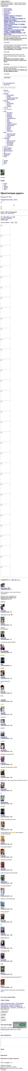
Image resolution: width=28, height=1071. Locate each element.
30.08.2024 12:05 (5, 909)
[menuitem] (14, 83)
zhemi (2, 828)
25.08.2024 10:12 (5, 777)
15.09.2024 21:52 (5, 922)
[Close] (1, 1032)
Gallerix (7, 1062)
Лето (6, 219)
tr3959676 (3, 700)
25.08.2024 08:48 (5, 764)
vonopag (3, 677)
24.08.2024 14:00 (5, 693)
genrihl (2, 842)
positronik (3, 638)
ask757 (2, 907)
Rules (7, 1068)
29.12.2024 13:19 (5, 974)
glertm (2, 986)
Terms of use (12, 1068)
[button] (8, 8)
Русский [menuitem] (6, 83)
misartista (3, 724)
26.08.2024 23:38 (5, 870)
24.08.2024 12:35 (5, 678)
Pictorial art (3, 197)
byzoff (2, 894)
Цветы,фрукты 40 (6, 1006)
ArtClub (8, 108)
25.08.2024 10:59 (5, 790)
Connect (6, 186)
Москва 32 (19, 1006)
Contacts (14, 1066)
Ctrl (12, 222)
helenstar (3, 946)
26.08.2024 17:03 (5, 844)
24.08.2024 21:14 (5, 725)
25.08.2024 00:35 (5, 738)
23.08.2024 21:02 (5, 589)
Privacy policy (19, 1068)
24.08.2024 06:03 (5, 652)
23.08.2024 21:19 (5, 599)
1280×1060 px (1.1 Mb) (9, 217)
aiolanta (3, 623)
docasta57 (3, 920)
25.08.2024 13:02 (5, 803)
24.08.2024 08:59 (5, 665)
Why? (13, 997)
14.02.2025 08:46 (5, 987)
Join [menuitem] (9, 84)
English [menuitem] (10, 83)
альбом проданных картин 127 (9, 1003)
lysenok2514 (4, 737)
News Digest (7, 77)
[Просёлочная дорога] (9, 199)
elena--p (3, 973)
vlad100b (3, 713)
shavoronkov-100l (5, 588)
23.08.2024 (9, 218)
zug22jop (3, 868)
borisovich (3, 959)
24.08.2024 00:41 (5, 625)
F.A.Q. (5, 1066)
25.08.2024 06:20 (5, 751)
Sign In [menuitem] (5, 84)
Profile (5, 183)
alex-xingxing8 (4, 651)
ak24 (2, 664)
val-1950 (3, 815)
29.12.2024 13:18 (5, 961)
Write (13, 580)
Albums (6, 187)
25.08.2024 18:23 (5, 816)
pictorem (3, 691)
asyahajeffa (4, 750)
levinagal (3, 855)
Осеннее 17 (21, 1007)
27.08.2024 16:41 (5, 883)
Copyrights (3, 1069)
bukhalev (3, 933)
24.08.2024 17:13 (5, 714)
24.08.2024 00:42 (5, 639)
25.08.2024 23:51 (5, 829)
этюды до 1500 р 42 (16, 1004)
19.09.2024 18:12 (5, 935)
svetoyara (3, 763)
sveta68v (3, 776)
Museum (6, 90)
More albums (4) (5, 1009)
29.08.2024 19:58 (5, 896)
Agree (22, 1024)
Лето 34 (13, 1006)
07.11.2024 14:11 (5, 948)
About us (9, 1066)
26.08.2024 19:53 (5, 857)
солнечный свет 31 (6, 1007)
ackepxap (3, 610)
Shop (5, 189)
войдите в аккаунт (5, 1029)
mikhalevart (4, 881)
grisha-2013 (4, 789)
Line (5, 185)
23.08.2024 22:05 (5, 612)
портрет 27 (15, 1007)
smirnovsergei (4, 802)
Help (2, 1066)
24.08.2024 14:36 (5, 701)
